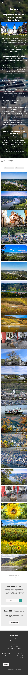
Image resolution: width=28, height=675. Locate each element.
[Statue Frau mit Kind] (14, 494)
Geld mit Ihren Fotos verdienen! (14, 648)
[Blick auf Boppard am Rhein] (14, 253)
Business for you (14, 644)
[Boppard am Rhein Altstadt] (14, 459)
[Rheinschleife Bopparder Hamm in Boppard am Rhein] (14, 374)
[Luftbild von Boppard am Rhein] (14, 271)
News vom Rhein (14, 646)
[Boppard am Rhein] (14, 200)
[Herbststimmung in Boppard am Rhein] (14, 442)
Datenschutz (6, 659)
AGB (6, 655)
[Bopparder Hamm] (14, 562)
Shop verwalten (20, 655)
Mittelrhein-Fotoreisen (14, 642)
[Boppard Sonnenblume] (14, 511)
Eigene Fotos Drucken (14, 640)
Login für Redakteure (20, 657)
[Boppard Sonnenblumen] (14, 528)
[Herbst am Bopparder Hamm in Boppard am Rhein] (14, 323)
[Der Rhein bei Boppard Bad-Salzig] (14, 477)
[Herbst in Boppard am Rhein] (14, 425)
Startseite (3, 160)
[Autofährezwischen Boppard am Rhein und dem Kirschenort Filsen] (14, 408)
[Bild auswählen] (3, 189)
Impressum (6, 657)
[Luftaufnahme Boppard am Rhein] (14, 181)
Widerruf (6, 664)
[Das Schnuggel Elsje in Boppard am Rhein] (14, 340)
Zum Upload (14, 622)
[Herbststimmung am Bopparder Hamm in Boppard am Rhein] (14, 306)
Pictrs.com (19, 669)
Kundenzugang (14, 638)
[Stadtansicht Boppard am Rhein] (14, 391)
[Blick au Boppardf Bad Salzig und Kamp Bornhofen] (14, 289)
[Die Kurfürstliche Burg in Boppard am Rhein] (14, 357)
